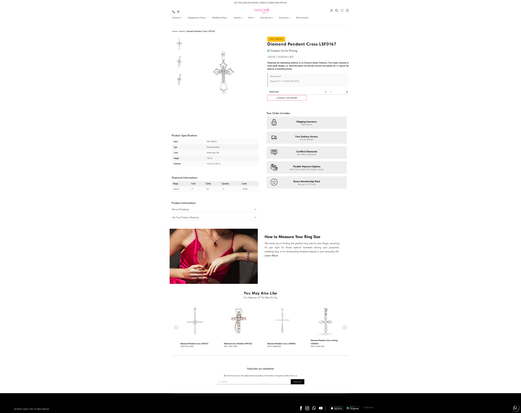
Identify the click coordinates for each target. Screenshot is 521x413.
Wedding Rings (219, 17)
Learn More (271, 255)
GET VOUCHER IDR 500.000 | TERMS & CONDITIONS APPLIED (260, 3)
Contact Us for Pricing (283, 50)
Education (284, 17)
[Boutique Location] (179, 12)
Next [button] (254, 72)
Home (174, 31)
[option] (179, 46)
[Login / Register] (332, 10)
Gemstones (266, 17)
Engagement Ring (196, 17)
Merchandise (302, 17)
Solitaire (176, 17)
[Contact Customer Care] (174, 12)
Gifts (251, 17)
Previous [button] (192, 72)
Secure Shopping (180, 209)
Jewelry (237, 17)
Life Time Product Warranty (185, 217)
